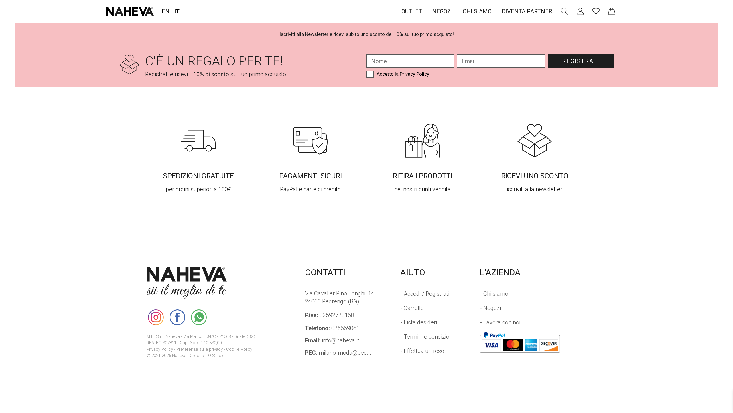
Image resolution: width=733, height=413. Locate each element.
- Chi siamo (494, 293)
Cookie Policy (239, 349)
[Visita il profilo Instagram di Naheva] (156, 317)
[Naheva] (130, 11)
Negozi (442, 11)
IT (177, 11)
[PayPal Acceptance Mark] (520, 342)
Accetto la (403, 74)
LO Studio (215, 355)
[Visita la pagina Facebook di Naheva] (177, 317)
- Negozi (490, 308)
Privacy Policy (414, 74)
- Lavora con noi (500, 322)
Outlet (411, 11)
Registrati (581, 61)
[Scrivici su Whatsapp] (199, 317)
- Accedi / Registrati (424, 293)
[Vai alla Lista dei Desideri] (596, 11)
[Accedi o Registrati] (580, 11)
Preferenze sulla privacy (199, 349)
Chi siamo (477, 11)
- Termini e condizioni (427, 336)
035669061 (332, 328)
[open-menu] (624, 11)
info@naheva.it (332, 340)
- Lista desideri (418, 322)
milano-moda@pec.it (338, 352)
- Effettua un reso (422, 351)
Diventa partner (527, 11)
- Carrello (412, 308)
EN (166, 11)
